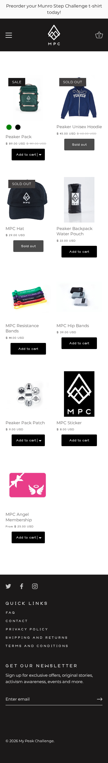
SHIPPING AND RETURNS (37, 638)
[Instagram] (35, 585)
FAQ (11, 613)
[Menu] (9, 35)
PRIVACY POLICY (27, 629)
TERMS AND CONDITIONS (37, 646)
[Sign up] (99, 699)
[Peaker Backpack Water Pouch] (79, 200)
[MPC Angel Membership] (28, 485)
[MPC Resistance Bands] (28, 297)
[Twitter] (8, 585)
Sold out (79, 144)
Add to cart (79, 251)
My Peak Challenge (36, 741)
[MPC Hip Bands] (79, 297)
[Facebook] (21, 585)
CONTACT (17, 621)
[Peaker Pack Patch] (28, 394)
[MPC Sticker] (79, 394)
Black (18, 127)
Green (9, 127)
